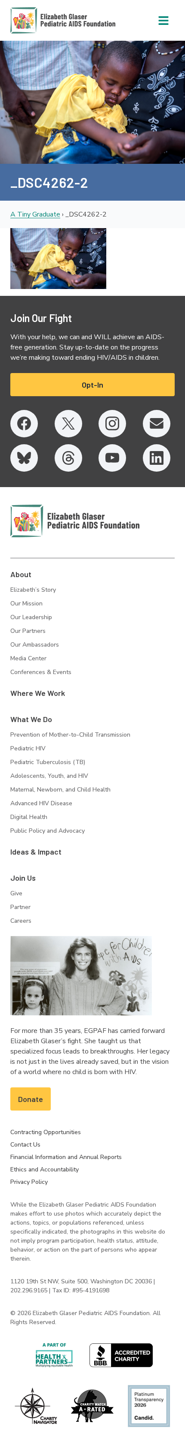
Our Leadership (31, 617)
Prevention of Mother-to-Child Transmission (70, 735)
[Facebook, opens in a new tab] (24, 423)
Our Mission (26, 603)
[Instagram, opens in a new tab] (112, 423)
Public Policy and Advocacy (47, 831)
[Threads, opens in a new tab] (68, 458)
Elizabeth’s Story (33, 590)
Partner (20, 907)
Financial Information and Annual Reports (66, 1157)
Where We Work (37, 693)
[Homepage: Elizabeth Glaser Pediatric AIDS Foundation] (40, 20)
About (20, 574)
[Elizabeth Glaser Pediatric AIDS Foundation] (74, 521)
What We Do (31, 719)
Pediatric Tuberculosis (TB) (47, 762)
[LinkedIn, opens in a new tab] (156, 458)
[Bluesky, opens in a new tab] (24, 458)
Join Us (23, 877)
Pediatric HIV (28, 748)
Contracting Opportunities (45, 1132)
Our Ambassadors (34, 645)
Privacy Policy (29, 1182)
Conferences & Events (40, 672)
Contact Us (25, 1145)
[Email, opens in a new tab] (156, 423)
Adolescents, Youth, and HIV (49, 776)
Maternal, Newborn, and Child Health (60, 790)
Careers (20, 921)
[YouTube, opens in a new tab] (112, 458)
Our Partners (28, 631)
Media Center (28, 658)
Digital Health (28, 817)
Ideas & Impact (36, 851)
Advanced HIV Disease (41, 803)
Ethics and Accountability (44, 1169)
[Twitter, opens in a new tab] (68, 423)
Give (16, 893)
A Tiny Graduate (35, 214)
